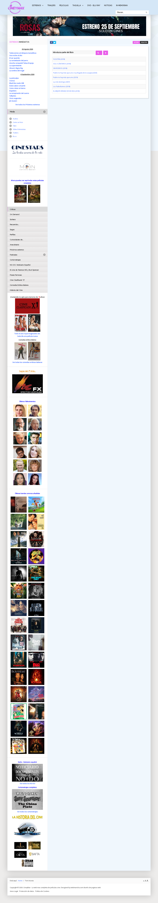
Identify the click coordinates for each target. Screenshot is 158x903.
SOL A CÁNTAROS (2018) (62, 64)
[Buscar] (99, 53)
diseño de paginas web (92, 887)
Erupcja (31, 63)
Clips (14, 126)
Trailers (51, 5)
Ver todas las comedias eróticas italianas (27, 362)
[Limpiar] (105, 53)
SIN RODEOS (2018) (60, 68)
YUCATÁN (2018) (59, 59)
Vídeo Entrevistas (19, 129)
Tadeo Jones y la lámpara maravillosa (22, 53)
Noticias (108, 5)
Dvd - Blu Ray (93, 5)
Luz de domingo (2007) (61, 82)
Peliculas (63, 5)
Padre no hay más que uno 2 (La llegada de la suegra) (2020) (75, 73)
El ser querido (14, 58)
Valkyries (12, 96)
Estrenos (36, 5)
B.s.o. (15, 136)
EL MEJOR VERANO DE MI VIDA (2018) (66, 91)
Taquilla (76, 5)
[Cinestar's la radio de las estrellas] (27, 149)
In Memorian (122, 5)
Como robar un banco (17, 88)
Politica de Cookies (42, 891)
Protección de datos (26, 891)
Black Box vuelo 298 (16, 83)
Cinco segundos (15, 98)
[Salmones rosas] (79, 26)
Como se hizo (18, 122)
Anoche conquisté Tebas (18, 63)
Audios (15, 119)
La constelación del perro (18, 60)
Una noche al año (15, 55)
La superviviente (15, 65)
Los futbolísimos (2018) (61, 86)
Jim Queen (13, 101)
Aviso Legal (14, 891)
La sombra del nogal (16, 70)
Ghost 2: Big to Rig (16, 68)
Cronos (12, 81)
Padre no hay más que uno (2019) (65, 77)
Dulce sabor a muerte (17, 86)
